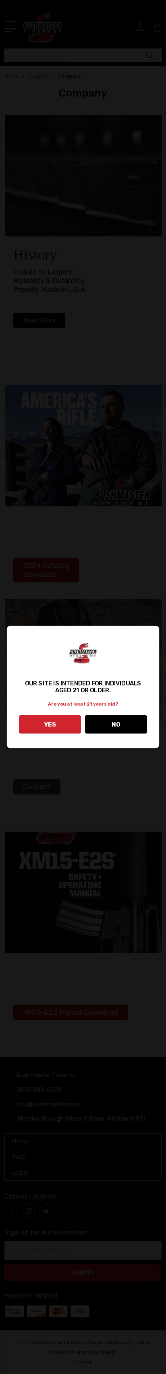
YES (50, 724)
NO (116, 724)
